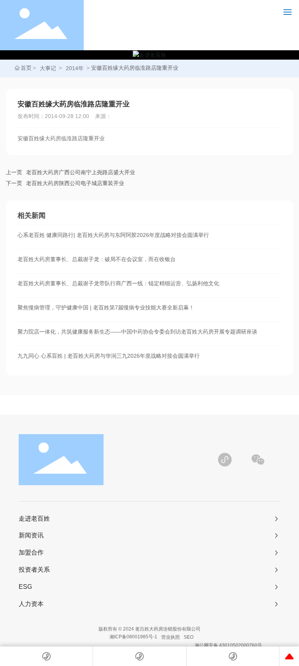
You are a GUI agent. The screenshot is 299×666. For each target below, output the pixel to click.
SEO (188, 637)
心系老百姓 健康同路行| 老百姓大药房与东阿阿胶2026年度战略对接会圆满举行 (113, 235)
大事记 (48, 68)
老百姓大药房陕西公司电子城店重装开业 (75, 183)
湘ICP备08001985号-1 (133, 637)
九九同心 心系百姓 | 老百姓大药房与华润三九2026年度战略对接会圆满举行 (109, 356)
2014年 (75, 68)
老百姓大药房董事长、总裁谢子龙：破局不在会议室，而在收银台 (97, 259)
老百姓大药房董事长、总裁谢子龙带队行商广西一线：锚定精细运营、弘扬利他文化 (118, 283)
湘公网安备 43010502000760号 (228, 645)
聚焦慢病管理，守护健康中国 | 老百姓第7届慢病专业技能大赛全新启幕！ (106, 307)
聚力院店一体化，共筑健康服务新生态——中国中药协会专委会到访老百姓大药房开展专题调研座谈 (137, 332)
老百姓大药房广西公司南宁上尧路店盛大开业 (80, 172)
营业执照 (170, 637)
